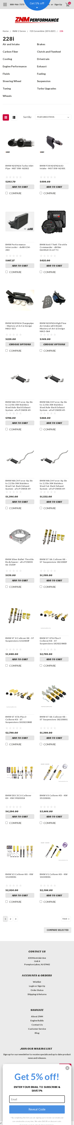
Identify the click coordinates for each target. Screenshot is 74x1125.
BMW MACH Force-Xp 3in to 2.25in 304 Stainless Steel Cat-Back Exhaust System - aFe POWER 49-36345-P (19, 484)
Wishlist (37, 981)
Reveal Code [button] (37, 1109)
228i (61, 31)
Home (6, 31)
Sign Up (58, 4)
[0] (65, 4)
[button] (67, 1068)
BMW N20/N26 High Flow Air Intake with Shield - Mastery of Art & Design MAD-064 (53, 327)
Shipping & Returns (37, 994)
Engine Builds (37, 1020)
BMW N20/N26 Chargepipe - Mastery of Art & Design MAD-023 (19, 326)
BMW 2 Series (19, 31)
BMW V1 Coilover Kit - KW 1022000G (54, 875)
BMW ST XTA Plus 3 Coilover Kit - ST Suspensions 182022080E (18, 719)
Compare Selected (57, 930)
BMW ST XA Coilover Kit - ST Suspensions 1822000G (54, 718)
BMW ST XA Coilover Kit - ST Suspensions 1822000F (53, 560)
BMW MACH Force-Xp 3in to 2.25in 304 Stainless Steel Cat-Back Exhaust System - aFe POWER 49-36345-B (53, 484)
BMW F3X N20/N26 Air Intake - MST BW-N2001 (52, 167)
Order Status (37, 990)
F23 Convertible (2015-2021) (43, 31)
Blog (37, 1033)
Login (31, 986)
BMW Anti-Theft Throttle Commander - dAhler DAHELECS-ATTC (53, 247)
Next (65, 918)
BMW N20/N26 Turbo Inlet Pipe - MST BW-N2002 (19, 167)
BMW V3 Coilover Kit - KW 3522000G (54, 796)
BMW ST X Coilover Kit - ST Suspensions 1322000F (19, 639)
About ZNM (37, 1016)
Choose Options (20, 344)
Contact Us (37, 1024)
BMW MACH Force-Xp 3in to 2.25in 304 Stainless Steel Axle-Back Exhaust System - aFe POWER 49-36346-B (53, 406)
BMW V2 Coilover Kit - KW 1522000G (19, 875)
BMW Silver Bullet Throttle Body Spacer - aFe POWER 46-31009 (19, 562)
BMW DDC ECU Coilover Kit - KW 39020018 (18, 796)
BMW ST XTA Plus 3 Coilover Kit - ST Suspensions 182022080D (53, 641)
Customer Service (37, 1028)
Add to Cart (20, 186)
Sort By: (27, 117)
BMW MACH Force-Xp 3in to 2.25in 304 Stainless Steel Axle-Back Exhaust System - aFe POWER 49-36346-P (19, 406)
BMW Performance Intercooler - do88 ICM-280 (18, 247)
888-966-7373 (17, 4)
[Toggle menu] (5, 6)
